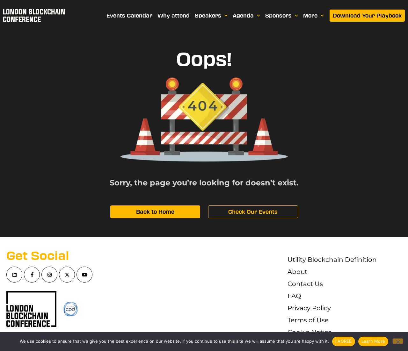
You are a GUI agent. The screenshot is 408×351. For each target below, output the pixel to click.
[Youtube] (84, 275)
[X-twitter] (67, 275)
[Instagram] (49, 275)
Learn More (373, 341)
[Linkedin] (14, 275)
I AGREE (343, 341)
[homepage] (34, 15)
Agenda (243, 15)
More (310, 15)
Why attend (173, 15)
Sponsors (278, 15)
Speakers (208, 15)
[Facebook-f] (32, 275)
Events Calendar (129, 15)
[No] (397, 341)
